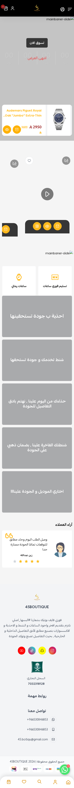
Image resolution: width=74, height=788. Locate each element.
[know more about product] (7, 129)
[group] (37, 253)
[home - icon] (68, 782)
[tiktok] (32, 650)
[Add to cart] (57, 226)
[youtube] (21, 650)
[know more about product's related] (37, 226)
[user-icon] (12, 8)
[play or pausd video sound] (66, 160)
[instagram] (52, 650)
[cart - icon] (9, 782)
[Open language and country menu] (62, 8)
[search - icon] (39, 782)
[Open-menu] (70, 8)
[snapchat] (42, 650)
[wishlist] (29, 160)
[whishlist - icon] (24, 782)
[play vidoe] (47, 194)
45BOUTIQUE (19, 761)
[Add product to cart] (17, 129)
